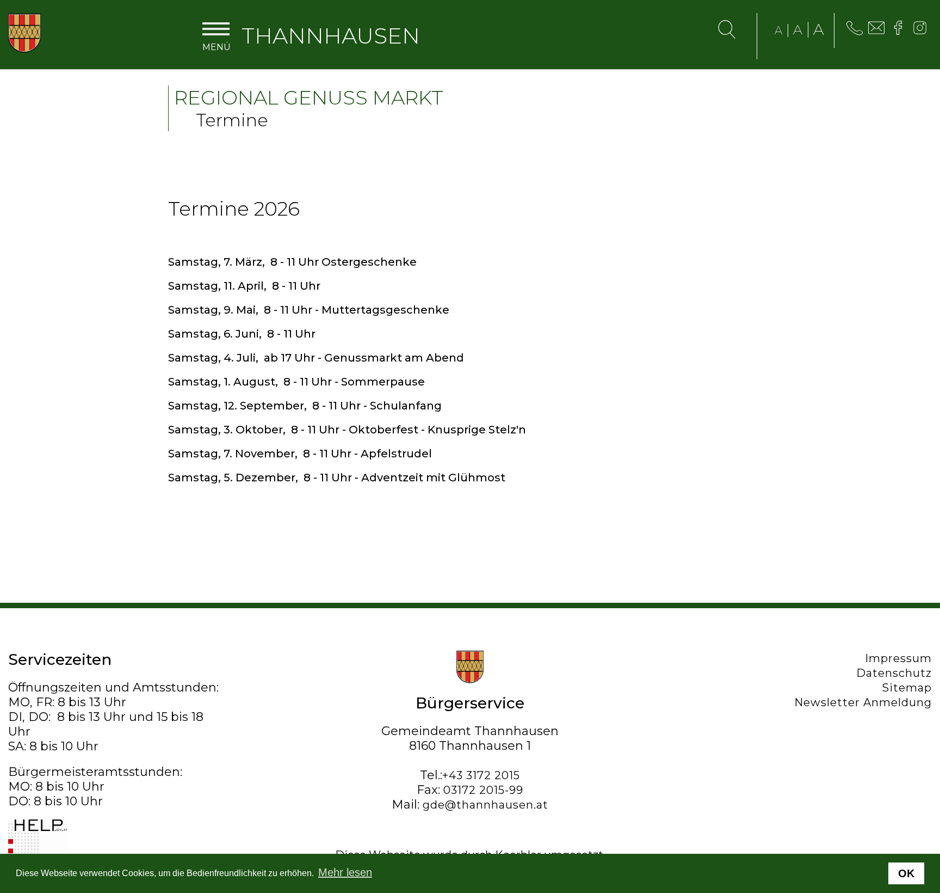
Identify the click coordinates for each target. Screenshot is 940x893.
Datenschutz (894, 673)
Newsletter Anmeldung (863, 702)
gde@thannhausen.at (485, 804)
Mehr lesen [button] (345, 872)
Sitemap (907, 687)
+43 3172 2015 (481, 775)
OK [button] (906, 873)
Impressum (898, 658)
